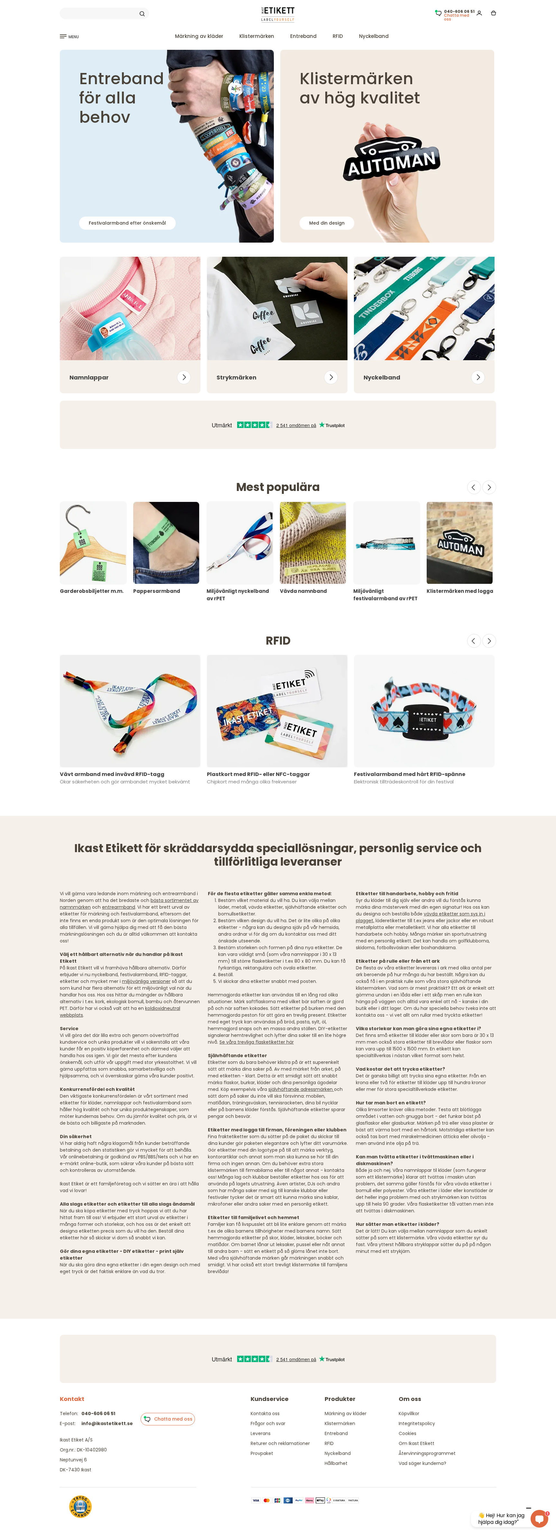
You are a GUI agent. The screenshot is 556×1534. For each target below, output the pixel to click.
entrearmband (118, 907)
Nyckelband (374, 36)
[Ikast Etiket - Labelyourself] (278, 15)
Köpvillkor (409, 1413)
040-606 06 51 (98, 1413)
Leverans (261, 1433)
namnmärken (75, 907)
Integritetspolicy (417, 1423)
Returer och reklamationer (280, 1443)
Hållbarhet (336, 1463)
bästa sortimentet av (175, 900)
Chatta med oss (171, 1419)
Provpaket (262, 1453)
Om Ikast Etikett (416, 1443)
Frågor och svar (268, 1423)
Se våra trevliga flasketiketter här (256, 1042)
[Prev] (474, 487)
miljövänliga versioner (146, 981)
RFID (338, 36)
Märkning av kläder (199, 36)
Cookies (407, 1433)
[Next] (489, 487)
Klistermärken (256, 36)
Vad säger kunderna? (422, 1463)
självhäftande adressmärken (301, 1089)
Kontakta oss (265, 1413)
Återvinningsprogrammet (427, 1453)
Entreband (303, 36)
